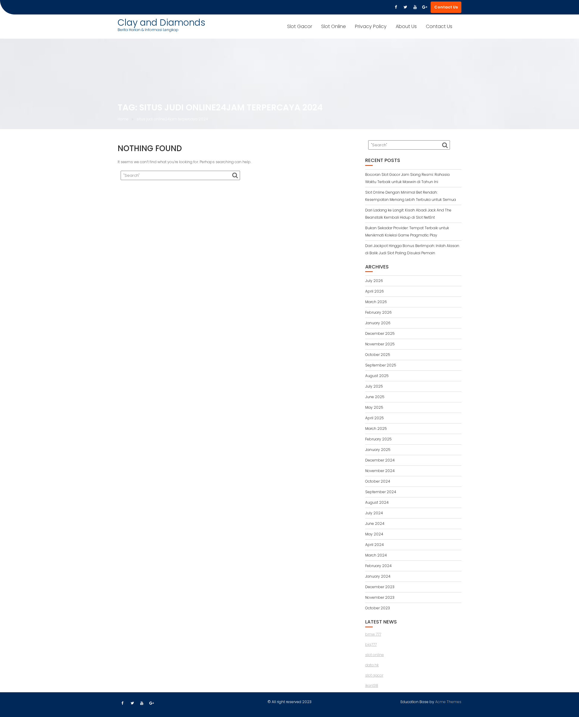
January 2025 (378, 449)
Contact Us (446, 7)
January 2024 (378, 576)
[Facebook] (395, 7)
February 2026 (378, 312)
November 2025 (380, 344)
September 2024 (380, 491)
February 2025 (378, 439)
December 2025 (380, 333)
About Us (406, 26)
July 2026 (374, 280)
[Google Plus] (424, 7)
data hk (372, 665)
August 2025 (377, 375)
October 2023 (377, 608)
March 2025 (376, 428)
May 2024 (374, 534)
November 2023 (379, 597)
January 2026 (378, 322)
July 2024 (374, 513)
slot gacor (374, 675)
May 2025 (374, 407)
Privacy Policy (371, 26)
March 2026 (376, 301)
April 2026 (374, 291)
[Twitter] (405, 7)
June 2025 (374, 396)
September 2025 (380, 365)
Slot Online (333, 26)
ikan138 (371, 685)
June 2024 (374, 523)
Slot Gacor (299, 26)
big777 (371, 644)
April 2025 (374, 417)
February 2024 (378, 565)
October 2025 (377, 354)
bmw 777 (373, 634)
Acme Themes (448, 701)
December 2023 (379, 586)
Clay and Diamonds (161, 22)
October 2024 (377, 481)
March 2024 (376, 555)
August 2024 (377, 502)
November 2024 (380, 470)
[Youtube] (415, 7)
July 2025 (374, 386)
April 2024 (374, 544)
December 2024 (380, 460)
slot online (374, 654)
